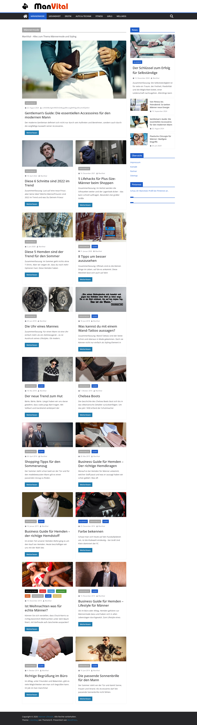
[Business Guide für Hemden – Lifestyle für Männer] (101, 574)
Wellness (121, 16)
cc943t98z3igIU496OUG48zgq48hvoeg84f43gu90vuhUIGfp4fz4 (65, 108)
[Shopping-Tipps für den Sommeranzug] (47, 434)
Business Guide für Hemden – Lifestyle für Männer (100, 603)
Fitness (99, 16)
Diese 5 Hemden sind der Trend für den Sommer (44, 253)
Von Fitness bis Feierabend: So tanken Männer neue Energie (160, 104)
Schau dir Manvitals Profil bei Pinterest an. (149, 190)
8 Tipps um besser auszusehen (92, 258)
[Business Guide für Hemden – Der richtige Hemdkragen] (101, 434)
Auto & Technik (83, 16)
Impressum (135, 162)
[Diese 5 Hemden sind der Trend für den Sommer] (47, 225)
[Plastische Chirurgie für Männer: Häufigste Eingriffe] (139, 141)
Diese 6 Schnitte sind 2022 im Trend (47, 183)
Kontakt (133, 166)
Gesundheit (55, 16)
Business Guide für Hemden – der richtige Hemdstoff (47, 533)
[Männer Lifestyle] (25, 16)
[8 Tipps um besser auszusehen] (101, 227)
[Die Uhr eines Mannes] (47, 299)
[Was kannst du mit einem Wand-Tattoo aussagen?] (101, 299)
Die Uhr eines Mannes (42, 326)
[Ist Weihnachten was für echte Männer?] (47, 574)
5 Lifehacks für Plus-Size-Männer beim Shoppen (97, 180)
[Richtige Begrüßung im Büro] (47, 649)
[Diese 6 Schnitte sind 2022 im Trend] (47, 153)
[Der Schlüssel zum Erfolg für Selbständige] (152, 46)
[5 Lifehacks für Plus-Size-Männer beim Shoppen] (101, 152)
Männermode (37, 16)
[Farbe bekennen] (101, 504)
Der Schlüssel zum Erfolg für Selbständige (151, 70)
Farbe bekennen (90, 531)
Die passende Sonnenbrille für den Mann (98, 678)
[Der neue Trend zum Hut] (47, 369)
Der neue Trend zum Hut (44, 396)
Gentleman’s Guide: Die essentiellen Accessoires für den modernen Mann (67, 115)
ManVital (43, 176)
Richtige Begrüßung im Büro (46, 676)
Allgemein (83, 521)
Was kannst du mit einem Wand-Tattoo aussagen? (97, 328)
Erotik (68, 16)
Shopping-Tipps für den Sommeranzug (42, 463)
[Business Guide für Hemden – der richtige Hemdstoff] (47, 504)
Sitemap (134, 175)
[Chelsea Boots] (101, 369)
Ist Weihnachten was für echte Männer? (43, 608)
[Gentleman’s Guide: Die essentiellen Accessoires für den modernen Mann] (74, 70)
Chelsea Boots (89, 396)
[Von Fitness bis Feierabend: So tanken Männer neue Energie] (139, 106)
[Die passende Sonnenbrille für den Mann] (101, 649)
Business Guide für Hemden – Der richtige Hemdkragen (100, 463)
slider (95, 246)
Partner (133, 171)
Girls (109, 16)
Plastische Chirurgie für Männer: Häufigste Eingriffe (160, 139)
